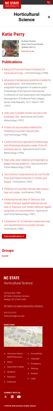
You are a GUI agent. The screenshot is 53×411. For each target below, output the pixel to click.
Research (11, 377)
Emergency (36, 363)
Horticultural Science (26, 17)
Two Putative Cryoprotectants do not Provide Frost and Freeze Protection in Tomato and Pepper (26, 178)
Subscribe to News (15, 367)
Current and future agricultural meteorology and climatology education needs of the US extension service (26, 145)
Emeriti (5, 256)
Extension (11, 382)
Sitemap (34, 368)
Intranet (34, 373)
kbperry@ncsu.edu (27, 51)
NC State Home (12, 4)
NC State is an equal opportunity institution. (23, 306)
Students (11, 372)
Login (33, 378)
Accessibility (36, 353)
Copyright (35, 358)
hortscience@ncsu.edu (14, 316)
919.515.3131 (10, 312)
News (9, 362)
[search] (48, 2)
